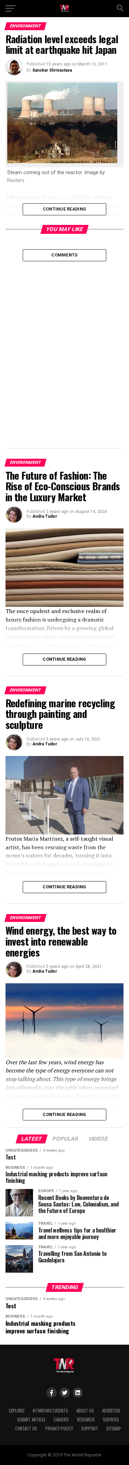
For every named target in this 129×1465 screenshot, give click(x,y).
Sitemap (113, 1428)
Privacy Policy (59, 1428)
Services (111, 1419)
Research (86, 1419)
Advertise (111, 1410)
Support (89, 1428)
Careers (61, 1419)
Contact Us (26, 1428)
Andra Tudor (44, 516)
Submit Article (31, 1419)
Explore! (16, 1410)
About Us (85, 1410)
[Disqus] (65, 347)
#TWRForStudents (50, 1410)
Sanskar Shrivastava (52, 70)
